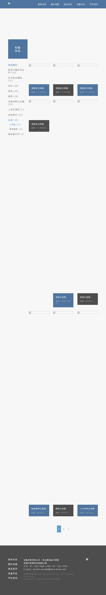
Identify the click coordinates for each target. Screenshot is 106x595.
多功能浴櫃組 (15, 77)
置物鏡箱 (13, 129)
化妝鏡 (12, 124)
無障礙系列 (14, 134)
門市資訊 (94, 4)
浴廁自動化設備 (16, 101)
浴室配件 (12, 114)
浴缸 (10, 85)
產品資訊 (68, 4)
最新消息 (42, 4)
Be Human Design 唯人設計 (47, 579)
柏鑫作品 (81, 4)
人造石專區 (14, 109)
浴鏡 (10, 120)
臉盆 (10, 91)
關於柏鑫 (55, 4)
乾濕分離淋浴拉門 (16, 71)
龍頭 (10, 96)
